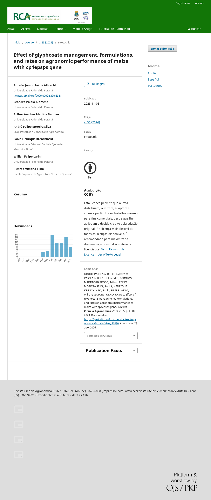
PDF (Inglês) (98, 84)
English (153, 73)
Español (153, 79)
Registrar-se (183, 3)
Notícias (42, 29)
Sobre (59, 29)
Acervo (25, 29)
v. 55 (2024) (46, 42)
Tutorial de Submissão (114, 29)
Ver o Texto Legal (109, 254)
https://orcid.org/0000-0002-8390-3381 (37, 95)
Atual (11, 29)
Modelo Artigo (82, 29)
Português (155, 86)
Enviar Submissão (162, 48)
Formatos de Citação (99, 336)
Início (17, 42)
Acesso (199, 3)
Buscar (195, 29)
